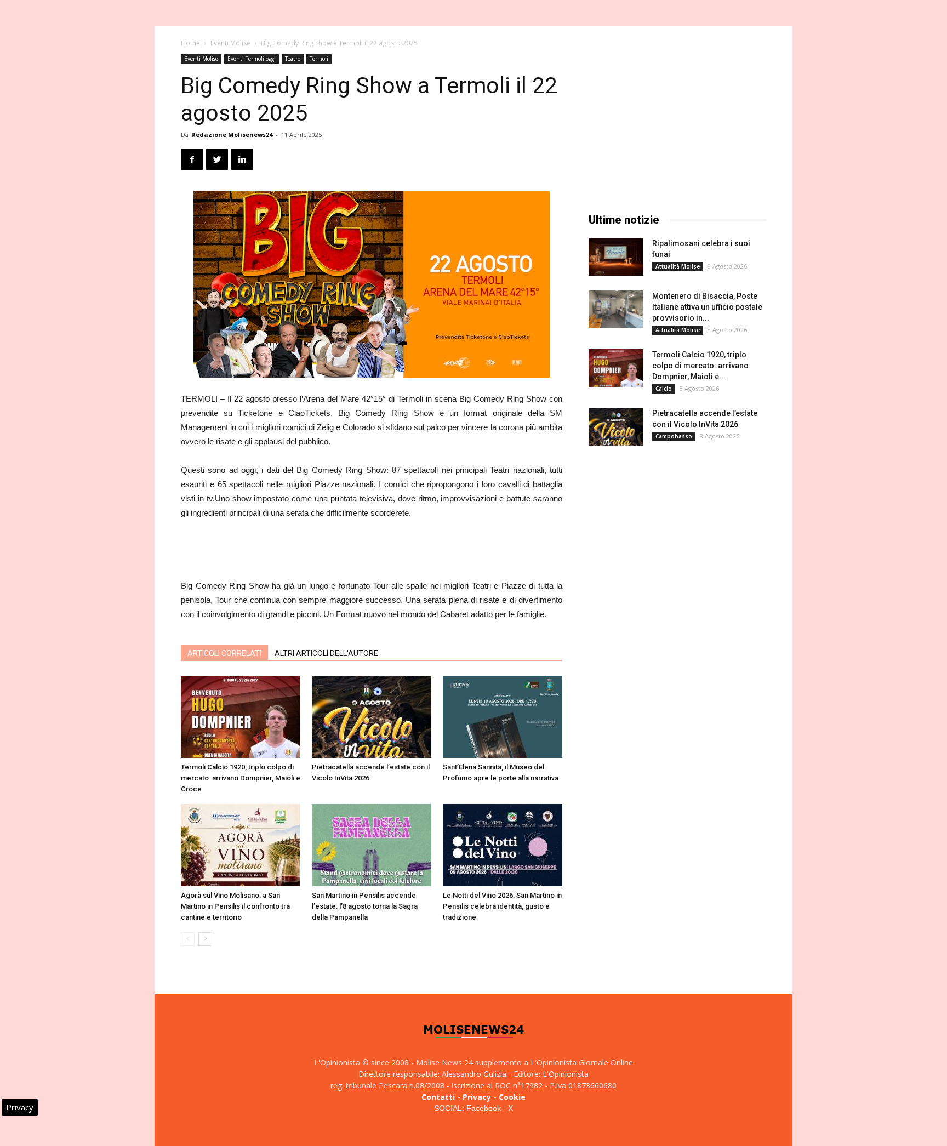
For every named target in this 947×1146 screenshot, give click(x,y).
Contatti (438, 1097)
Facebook (483, 1108)
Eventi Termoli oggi (251, 58)
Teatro (292, 58)
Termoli (319, 58)
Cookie (512, 1097)
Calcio (663, 388)
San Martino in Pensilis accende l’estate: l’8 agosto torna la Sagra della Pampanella (365, 906)
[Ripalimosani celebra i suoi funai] (616, 257)
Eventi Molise (230, 43)
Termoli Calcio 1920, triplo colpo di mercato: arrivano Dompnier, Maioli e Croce (240, 778)
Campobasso (673, 436)
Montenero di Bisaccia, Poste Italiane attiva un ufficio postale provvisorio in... (707, 307)
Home (190, 43)
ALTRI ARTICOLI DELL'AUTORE (326, 653)
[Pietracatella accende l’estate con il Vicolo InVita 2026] (371, 717)
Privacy (477, 1097)
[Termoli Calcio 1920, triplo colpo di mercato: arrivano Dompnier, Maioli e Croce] (240, 717)
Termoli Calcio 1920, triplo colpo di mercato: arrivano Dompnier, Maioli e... (700, 365)
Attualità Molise (677, 266)
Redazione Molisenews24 (231, 134)
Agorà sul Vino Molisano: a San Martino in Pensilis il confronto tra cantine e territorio (235, 906)
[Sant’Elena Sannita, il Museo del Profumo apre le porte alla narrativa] (502, 717)
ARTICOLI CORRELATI (224, 653)
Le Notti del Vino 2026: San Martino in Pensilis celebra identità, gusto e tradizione (502, 906)
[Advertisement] (371, 550)
